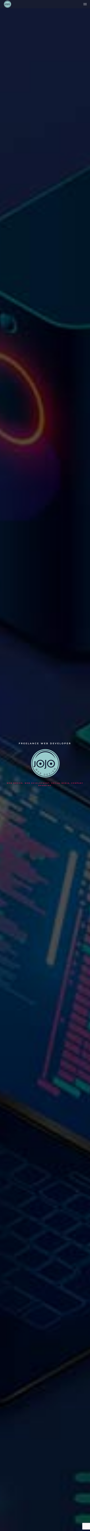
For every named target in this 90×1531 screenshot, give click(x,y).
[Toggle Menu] (85, 4)
